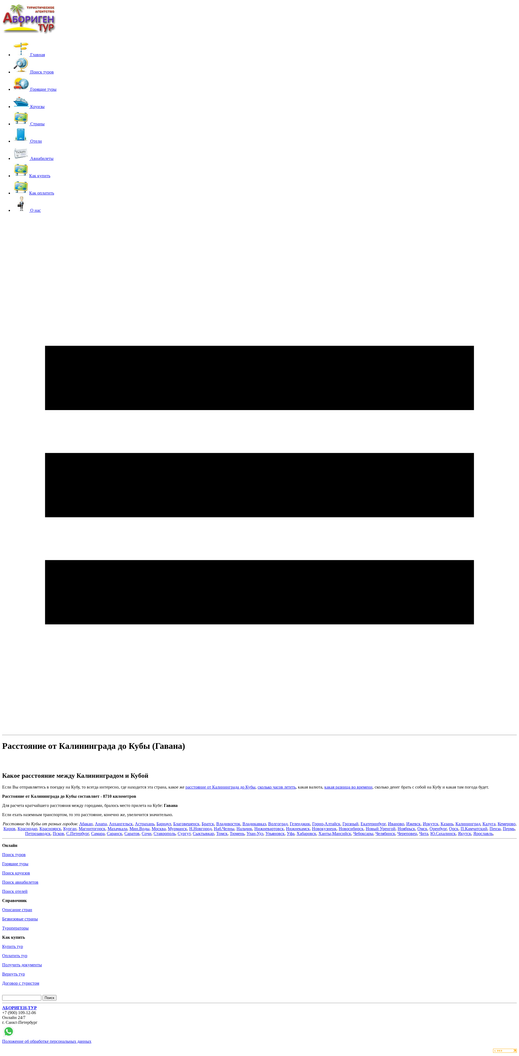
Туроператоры (15, 928)
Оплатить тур (14, 955)
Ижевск (413, 824)
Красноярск (50, 828)
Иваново (396, 824)
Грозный (350, 824)
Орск (453, 828)
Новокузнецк (324, 828)
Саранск (114, 833)
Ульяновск (275, 833)
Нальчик (244, 828)
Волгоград (278, 824)
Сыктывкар (203, 833)
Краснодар (27, 828)
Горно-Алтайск (326, 824)
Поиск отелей (15, 891)
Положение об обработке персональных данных (46, 1041)
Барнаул (164, 824)
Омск (422, 828)
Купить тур (12, 946)
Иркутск (430, 824)
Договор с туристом (20, 983)
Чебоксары (363, 833)
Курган (69, 828)
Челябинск (385, 833)
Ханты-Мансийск (334, 833)
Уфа (290, 833)
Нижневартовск (269, 828)
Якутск (464, 833)
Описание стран (17, 909)
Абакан (86, 824)
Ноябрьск (406, 828)
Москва (159, 828)
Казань (447, 824)
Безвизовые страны (20, 919)
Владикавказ (254, 824)
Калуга (489, 824)
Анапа (101, 824)
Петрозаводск (38, 833)
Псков (58, 833)
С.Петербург (77, 833)
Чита (423, 833)
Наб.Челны (224, 828)
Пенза (495, 828)
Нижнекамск (298, 828)
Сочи (146, 833)
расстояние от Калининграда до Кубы (220, 787)
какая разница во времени (348, 787)
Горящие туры (15, 863)
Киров (9, 828)
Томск (222, 833)
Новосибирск (351, 828)
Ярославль (483, 833)
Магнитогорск (92, 828)
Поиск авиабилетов (20, 882)
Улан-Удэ (255, 833)
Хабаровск (306, 833)
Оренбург (438, 828)
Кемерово (506, 824)
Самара (98, 833)
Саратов (131, 833)
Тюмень (237, 833)
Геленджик (300, 824)
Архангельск (121, 824)
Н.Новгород (200, 828)
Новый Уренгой (380, 828)
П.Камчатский (474, 828)
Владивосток (228, 824)
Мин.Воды (139, 828)
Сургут (184, 833)
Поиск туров (14, 854)
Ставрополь (164, 833)
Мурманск (177, 828)
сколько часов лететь (277, 787)
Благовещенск (186, 824)
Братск (208, 824)
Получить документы (22, 965)
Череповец (407, 833)
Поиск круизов (16, 873)
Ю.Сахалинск (443, 833)
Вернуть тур (13, 974)
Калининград (467, 824)
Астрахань (144, 824)
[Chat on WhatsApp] (8, 1036)
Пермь (509, 828)
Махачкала (117, 828)
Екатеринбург (373, 824)
